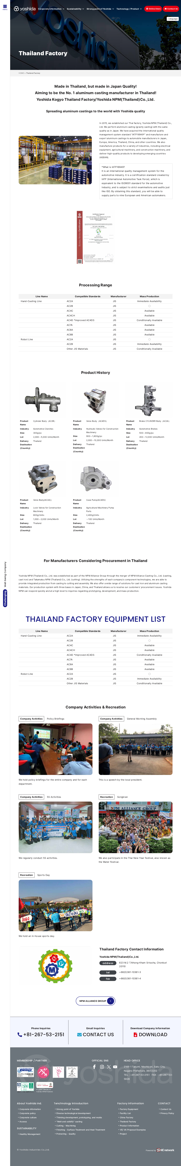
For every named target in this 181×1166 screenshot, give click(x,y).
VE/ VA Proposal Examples (133, 1130)
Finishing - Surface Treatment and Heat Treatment (80, 1130)
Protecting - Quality (65, 1134)
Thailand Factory (128, 1121)
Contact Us (165, 1109)
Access (23, 1121)
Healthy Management (30, 1134)
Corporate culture (28, 1117)
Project (123, 1134)
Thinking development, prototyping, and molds (79, 1117)
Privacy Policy (167, 1113)
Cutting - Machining (66, 1125)
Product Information (129, 1125)
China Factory (126, 1117)
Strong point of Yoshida (67, 1109)
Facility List (125, 1113)
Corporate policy (28, 1113)
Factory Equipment (129, 1109)
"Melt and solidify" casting (69, 1121)
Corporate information (30, 1109)
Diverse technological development (73, 1113)
